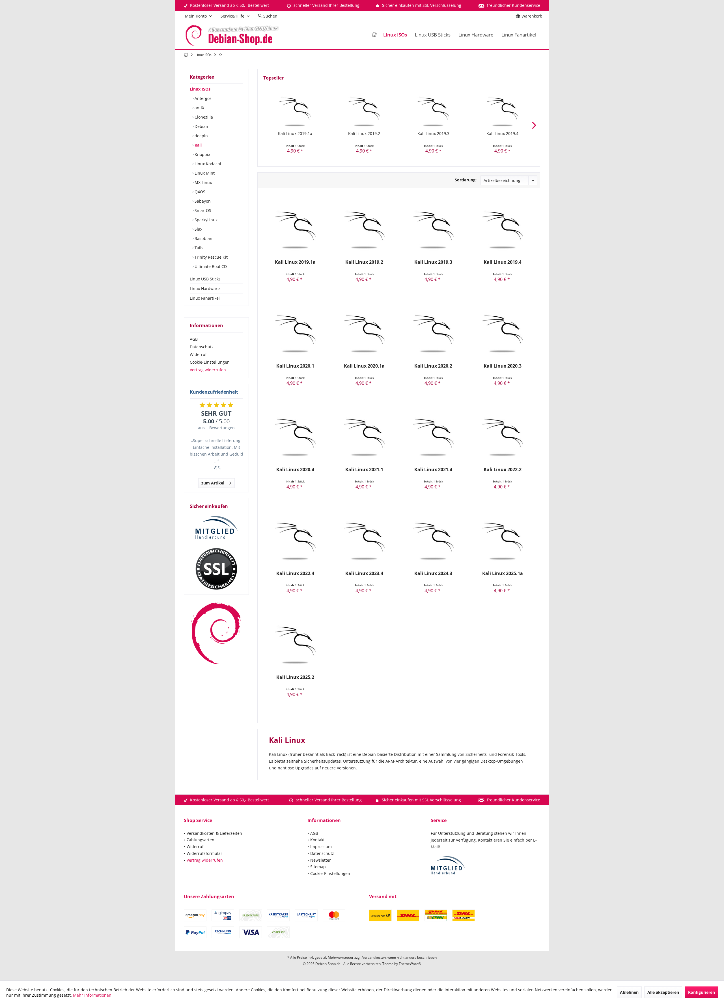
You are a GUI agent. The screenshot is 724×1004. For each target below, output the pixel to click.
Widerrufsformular (204, 853)
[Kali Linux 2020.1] (295, 329)
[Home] (374, 35)
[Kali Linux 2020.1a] (364, 329)
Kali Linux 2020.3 (503, 366)
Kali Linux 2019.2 (364, 133)
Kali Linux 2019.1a (295, 133)
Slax (197, 229)
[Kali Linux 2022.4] (295, 536)
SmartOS (202, 210)
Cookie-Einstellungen (210, 362)
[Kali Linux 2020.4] (295, 432)
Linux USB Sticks (205, 279)
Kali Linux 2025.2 (295, 677)
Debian (200, 126)
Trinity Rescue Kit (210, 257)
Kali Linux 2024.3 (433, 573)
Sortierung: (466, 180)
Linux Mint (204, 173)
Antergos (202, 98)
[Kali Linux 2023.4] (364, 536)
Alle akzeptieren (663, 992)
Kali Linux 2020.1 (295, 366)
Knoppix (201, 154)
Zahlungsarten (200, 839)
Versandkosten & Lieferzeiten (214, 833)
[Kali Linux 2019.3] (433, 108)
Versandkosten (374, 957)
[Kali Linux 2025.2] (295, 640)
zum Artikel (212, 483)
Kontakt (317, 839)
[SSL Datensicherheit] (216, 569)
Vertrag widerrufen (208, 369)
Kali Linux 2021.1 (364, 470)
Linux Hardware (205, 288)
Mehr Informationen (92, 995)
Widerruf (198, 354)
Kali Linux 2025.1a (502, 573)
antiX (198, 107)
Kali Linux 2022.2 (503, 470)
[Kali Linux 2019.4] (502, 108)
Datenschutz (202, 346)
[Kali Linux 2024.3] (433, 536)
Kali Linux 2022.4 (295, 573)
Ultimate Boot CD (210, 266)
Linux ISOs (200, 89)
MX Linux (202, 182)
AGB (194, 339)
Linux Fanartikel (205, 298)
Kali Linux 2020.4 (295, 470)
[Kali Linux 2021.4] (433, 432)
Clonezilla (203, 117)
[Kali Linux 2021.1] (364, 432)
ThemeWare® (410, 963)
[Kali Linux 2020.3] (502, 329)
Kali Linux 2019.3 (433, 133)
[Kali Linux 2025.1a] (502, 536)
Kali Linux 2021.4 (433, 470)
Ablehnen (629, 992)
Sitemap (318, 866)
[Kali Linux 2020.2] (433, 329)
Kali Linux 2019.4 (502, 133)
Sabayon (202, 201)
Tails (198, 247)
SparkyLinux (205, 219)
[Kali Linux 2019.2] (364, 108)
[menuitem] (530, 16)
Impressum (321, 846)
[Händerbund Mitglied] (216, 528)
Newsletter (320, 860)
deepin (200, 135)
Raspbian (202, 238)
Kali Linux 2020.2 (433, 366)
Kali (197, 145)
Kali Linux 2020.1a (364, 366)
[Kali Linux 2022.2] (502, 432)
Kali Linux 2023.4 (364, 573)
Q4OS (199, 191)
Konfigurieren (701, 992)
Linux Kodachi (207, 163)
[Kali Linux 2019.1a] (295, 108)
